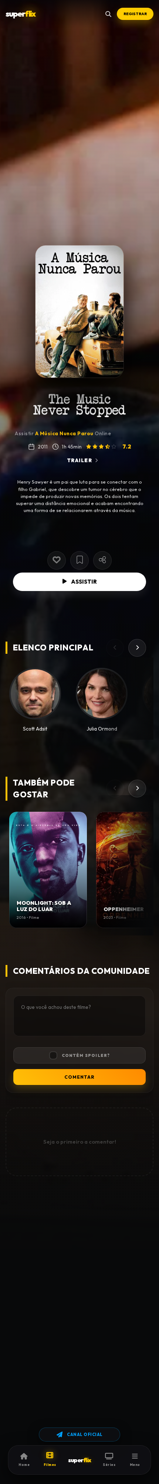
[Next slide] (137, 648)
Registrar (135, 13)
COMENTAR (79, 1077)
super (20, 13)
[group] (48, 870)
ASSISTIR (84, 581)
